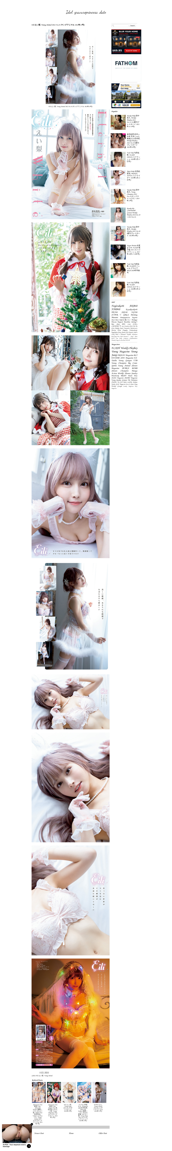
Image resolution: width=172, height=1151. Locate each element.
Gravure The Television (129, 380)
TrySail (129, 334)
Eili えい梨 (39, 1076)
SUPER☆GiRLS (120, 315)
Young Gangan (124, 360)
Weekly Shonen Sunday (127, 373)
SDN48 (128, 340)
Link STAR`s (132, 324)
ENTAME (115, 358)
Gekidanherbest (133, 338)
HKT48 (114, 312)
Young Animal (48, 1076)
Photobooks (115, 376)
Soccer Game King (131, 384)
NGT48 (134, 312)
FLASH (115, 348)
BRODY (123, 376)
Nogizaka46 (117, 306)
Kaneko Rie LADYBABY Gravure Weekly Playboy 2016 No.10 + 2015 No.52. (133, 213)
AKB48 (133, 306)
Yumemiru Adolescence (130, 328)
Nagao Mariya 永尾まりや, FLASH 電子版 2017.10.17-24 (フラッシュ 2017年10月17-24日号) (133, 250)
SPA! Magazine (126, 358)
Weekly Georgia (116, 386)
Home (71, 1133)
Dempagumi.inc (125, 318)
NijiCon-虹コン (125, 320)
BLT (135, 355)
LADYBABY (115, 326)
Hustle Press (132, 376)
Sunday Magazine (128, 386)
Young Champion (118, 363)
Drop (119, 332)
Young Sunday (116, 380)
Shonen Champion (119, 371)
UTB (135, 360)
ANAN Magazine (117, 378)
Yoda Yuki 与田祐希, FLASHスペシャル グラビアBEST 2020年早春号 (133, 268)
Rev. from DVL (118, 324)
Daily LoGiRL (127, 382)
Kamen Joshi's (133, 332)
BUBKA (125, 368)
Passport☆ (126, 336)
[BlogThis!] (42, 1073)
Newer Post (39, 1133)
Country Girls (128, 326)
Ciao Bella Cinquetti (122, 338)
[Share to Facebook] (46, 1073)
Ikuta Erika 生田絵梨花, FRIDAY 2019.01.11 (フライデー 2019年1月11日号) (133, 176)
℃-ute (122, 326)
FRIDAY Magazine (125, 355)
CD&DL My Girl (117, 382)
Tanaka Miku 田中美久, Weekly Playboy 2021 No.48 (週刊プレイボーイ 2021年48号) (133, 231)
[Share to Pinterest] (48, 1073)
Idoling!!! (134, 322)
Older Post (103, 1133)
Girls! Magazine (121, 384)
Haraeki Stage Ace (116, 340)
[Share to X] (44, 1073)
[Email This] (40, 1073)
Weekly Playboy (129, 348)
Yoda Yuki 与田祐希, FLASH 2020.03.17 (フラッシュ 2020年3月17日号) (133, 157)
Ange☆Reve (133, 336)
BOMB (134, 368)
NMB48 (115, 309)
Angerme (134, 318)
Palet (121, 336)
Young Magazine (120, 351)
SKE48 (124, 312)
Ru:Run (123, 340)
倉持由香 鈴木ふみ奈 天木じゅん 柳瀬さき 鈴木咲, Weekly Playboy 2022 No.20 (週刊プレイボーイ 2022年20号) (133, 140)
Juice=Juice (115, 320)
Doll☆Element (120, 334)
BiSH (112, 338)
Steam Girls (125, 332)
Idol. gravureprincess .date (86, 12)
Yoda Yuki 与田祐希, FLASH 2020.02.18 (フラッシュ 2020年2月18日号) (133, 287)
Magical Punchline (123, 322)
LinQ (112, 334)
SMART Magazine (131, 378)
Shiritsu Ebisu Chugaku (119, 330)
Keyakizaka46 (131, 309)
